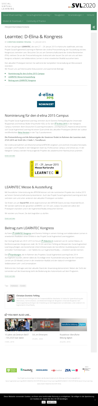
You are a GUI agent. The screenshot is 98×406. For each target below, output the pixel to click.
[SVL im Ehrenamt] (46, 324)
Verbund (90, 15)
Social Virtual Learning (8, 6)
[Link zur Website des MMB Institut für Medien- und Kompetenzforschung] (56, 371)
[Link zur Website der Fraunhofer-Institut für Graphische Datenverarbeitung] (26, 371)
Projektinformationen (17, 27)
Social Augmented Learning (38, 15)
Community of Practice (36, 21)
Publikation (14, 286)
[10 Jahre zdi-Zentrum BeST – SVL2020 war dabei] (18, 324)
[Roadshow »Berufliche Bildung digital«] (73, 324)
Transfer (22, 286)
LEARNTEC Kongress (22, 233)
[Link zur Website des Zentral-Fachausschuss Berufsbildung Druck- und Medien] (71, 371)
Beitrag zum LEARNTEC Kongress (22, 80)
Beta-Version (23, 132)
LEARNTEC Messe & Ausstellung (21, 77)
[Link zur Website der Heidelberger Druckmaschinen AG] (41, 371)
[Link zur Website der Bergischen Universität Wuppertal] (11, 371)
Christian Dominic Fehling (19, 42)
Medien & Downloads (12, 21)
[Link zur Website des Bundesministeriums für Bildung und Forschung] (86, 371)
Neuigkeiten (60, 15)
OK (44, 402)
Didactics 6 (48, 241)
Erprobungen (15, 254)
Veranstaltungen (75, 15)
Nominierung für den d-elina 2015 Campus (26, 73)
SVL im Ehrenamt (39, 334)
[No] (95, 400)
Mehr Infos (52, 402)
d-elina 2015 (62, 123)
